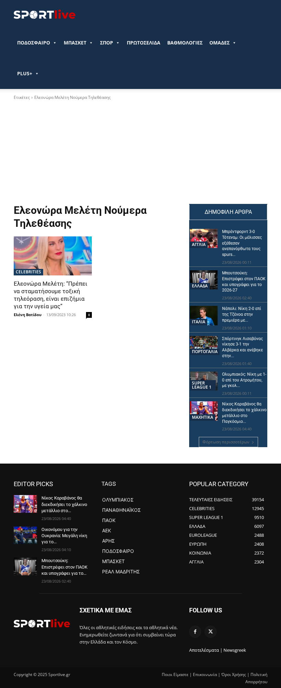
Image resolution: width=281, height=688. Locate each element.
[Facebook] (195, 632)
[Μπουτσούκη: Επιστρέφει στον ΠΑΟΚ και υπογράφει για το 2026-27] (204, 279)
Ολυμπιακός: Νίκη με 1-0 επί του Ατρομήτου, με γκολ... (244, 380)
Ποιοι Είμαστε (175, 674)
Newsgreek (234, 650)
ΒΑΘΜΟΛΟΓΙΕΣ (185, 42)
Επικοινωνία (205, 674)
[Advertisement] (97, 152)
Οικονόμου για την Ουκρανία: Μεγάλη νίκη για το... (64, 535)
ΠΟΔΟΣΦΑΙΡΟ (33, 42)
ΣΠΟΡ (106, 42)
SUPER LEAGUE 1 (201, 385)
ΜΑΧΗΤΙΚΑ (202, 417)
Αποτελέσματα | (205, 650)
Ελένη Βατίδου (27, 314)
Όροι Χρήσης (233, 674)
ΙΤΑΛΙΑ (198, 322)
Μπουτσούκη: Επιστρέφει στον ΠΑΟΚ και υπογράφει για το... (64, 566)
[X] (211, 632)
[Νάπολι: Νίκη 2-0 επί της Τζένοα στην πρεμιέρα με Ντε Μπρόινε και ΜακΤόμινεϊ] (204, 315)
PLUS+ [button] (24, 73)
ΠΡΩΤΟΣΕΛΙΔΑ (143, 42)
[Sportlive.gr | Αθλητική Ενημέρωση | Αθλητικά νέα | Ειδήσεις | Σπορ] (42, 623)
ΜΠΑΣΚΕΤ (75, 42)
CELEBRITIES (28, 272)
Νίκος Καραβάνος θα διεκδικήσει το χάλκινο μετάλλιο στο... (64, 504)
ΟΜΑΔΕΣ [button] (219, 42)
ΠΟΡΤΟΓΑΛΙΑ (205, 351)
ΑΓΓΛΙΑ (199, 244)
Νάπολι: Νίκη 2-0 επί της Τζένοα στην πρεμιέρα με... (241, 314)
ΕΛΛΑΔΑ (200, 286)
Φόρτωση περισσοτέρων (226, 442)
